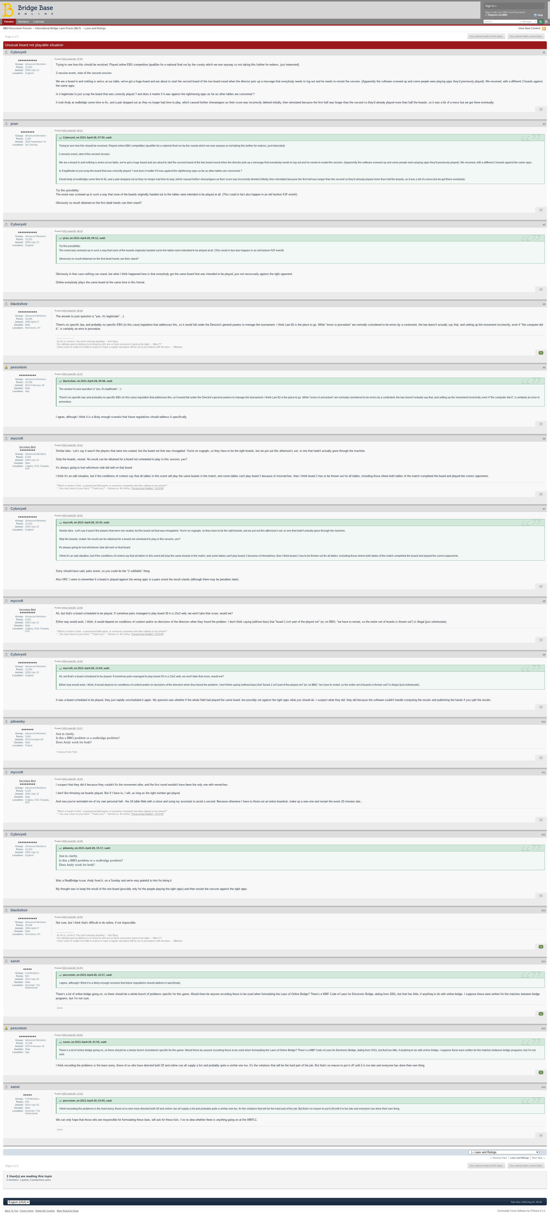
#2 (544, 124)
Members (23, 21)
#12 (543, 834)
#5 (544, 367)
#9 (544, 654)
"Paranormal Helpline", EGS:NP (147, 488)
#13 (543, 910)
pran (14, 124)
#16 (543, 1087)
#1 (544, 52)
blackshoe (19, 304)
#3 (544, 224)
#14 (543, 961)
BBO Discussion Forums (17, 28)
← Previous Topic (498, 1158)
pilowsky (18, 721)
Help (540, 15)
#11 (543, 772)
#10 (543, 721)
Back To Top (11, 1210)
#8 (544, 601)
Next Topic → (538, 1158)
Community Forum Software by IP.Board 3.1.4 (521, 1210)
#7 (544, 509)
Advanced (546, 22)
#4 (544, 304)
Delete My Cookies (45, 1210)
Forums (9, 21)
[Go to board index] (29, 9)
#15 (543, 1028)
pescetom (19, 367)
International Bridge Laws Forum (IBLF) (58, 28)
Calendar (38, 21)
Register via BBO (497, 15)
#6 (544, 438)
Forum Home (27, 1210)
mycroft (17, 438)
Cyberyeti (18, 52)
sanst (15, 961)
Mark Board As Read (67, 1210)
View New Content (529, 28)
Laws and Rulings (95, 28)
